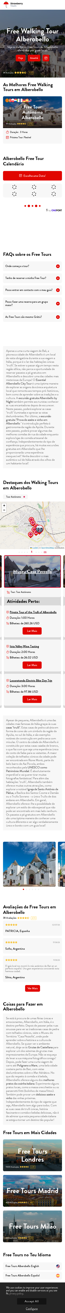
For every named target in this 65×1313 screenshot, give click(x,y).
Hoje (20, 58)
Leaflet (35, 547)
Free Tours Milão (32, 1226)
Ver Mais (33, 988)
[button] (36, 526)
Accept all (32, 1301)
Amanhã (34, 58)
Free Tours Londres (32, 1155)
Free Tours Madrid (32, 1191)
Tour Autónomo (13, 496)
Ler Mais (32, 631)
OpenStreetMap (47, 547)
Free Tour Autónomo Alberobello (32, 112)
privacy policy (16, 1293)
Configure (32, 1309)
